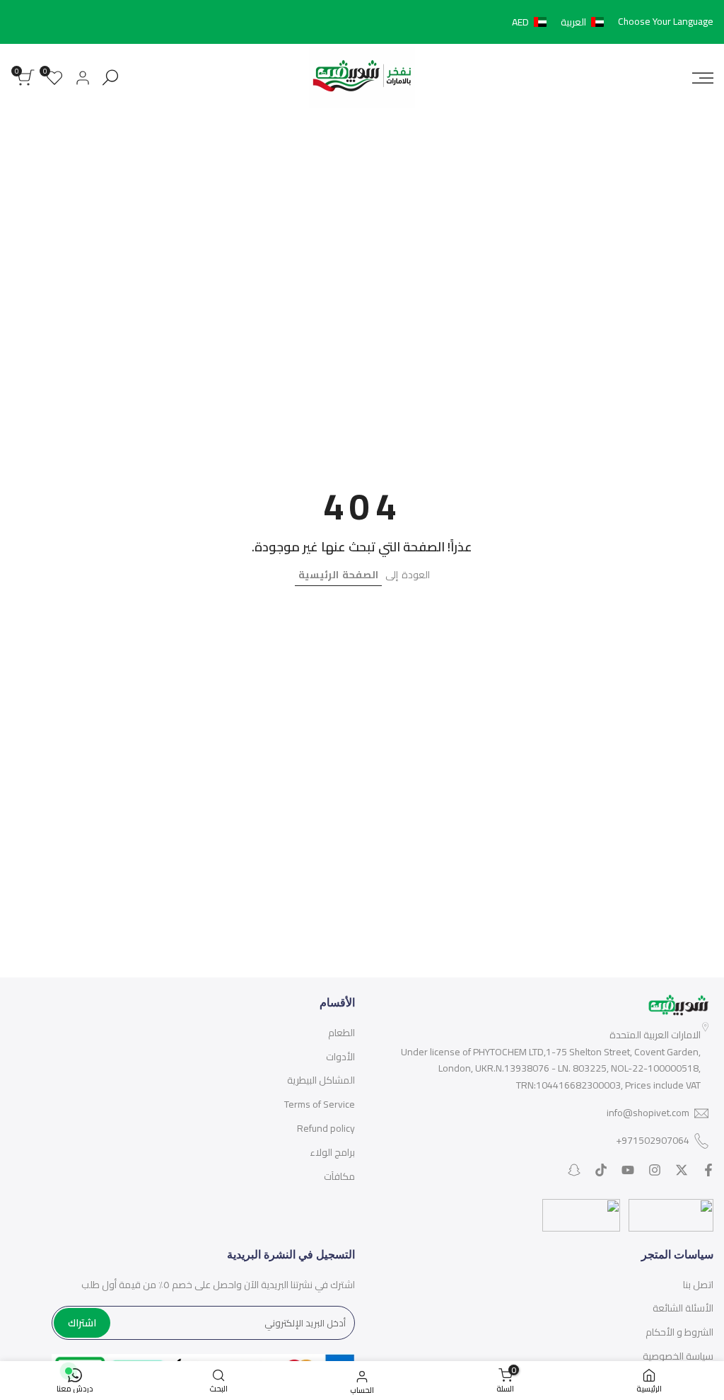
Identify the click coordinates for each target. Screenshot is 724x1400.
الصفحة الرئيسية (338, 575)
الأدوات (340, 1057)
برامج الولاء (332, 1152)
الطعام (341, 1032)
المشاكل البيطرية (321, 1080)
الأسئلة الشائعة (683, 1308)
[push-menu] (702, 78)
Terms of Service (319, 1104)
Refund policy (326, 1128)
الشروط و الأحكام (679, 1332)
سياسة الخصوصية (678, 1356)
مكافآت (339, 1176)
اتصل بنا (698, 1284)
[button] (560, 22)
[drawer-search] (110, 77)
